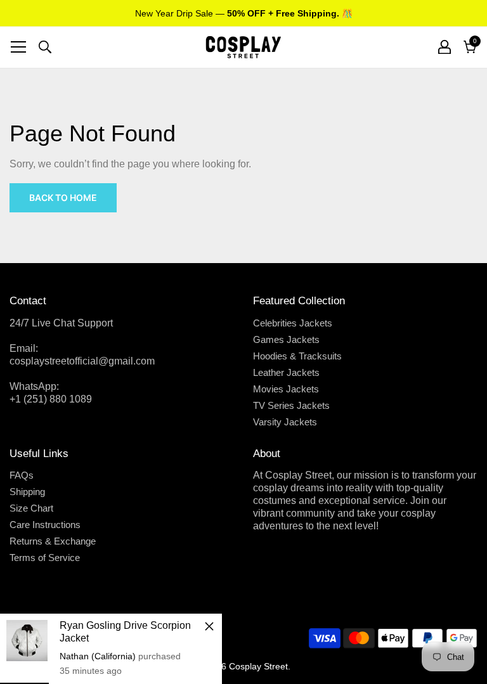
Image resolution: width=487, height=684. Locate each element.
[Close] (209, 626)
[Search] (45, 47)
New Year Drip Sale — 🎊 (244, 13)
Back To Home (63, 197)
